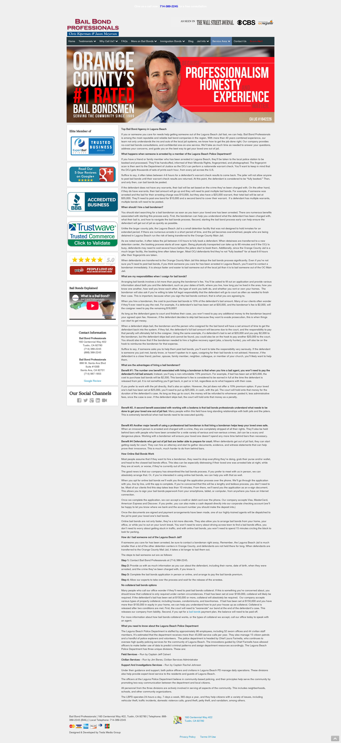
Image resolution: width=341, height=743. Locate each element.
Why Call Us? (107, 41)
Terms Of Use (208, 736)
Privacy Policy (188, 736)
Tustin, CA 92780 (194, 720)
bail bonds (195, 611)
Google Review (92, 380)
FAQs (124, 41)
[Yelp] (92, 265)
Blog (190, 41)
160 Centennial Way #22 (198, 717)
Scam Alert (256, 41)
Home (71, 41)
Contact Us (240, 41)
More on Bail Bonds (142, 41)
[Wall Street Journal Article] (222, 22)
